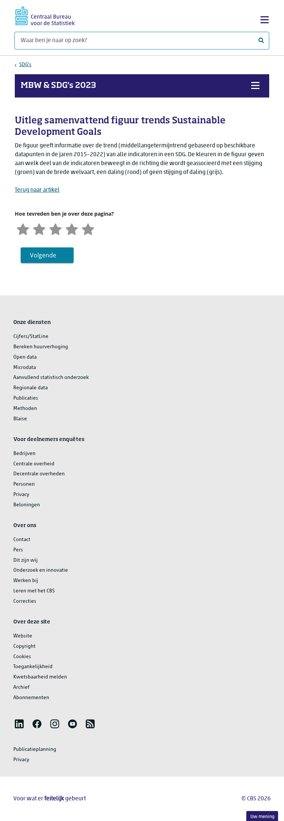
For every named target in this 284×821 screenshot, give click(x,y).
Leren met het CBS (34, 591)
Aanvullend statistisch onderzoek (51, 377)
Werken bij (25, 580)
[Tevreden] (72, 228)
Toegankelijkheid (33, 666)
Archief (21, 687)
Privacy (21, 494)
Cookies (22, 656)
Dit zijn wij (25, 560)
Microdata (24, 367)
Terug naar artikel (37, 190)
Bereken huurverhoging (40, 347)
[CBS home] (45, 15)
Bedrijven (24, 453)
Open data (25, 357)
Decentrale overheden (39, 474)
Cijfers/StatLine (30, 336)
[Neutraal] (55, 228)
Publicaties (25, 398)
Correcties (24, 601)
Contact (21, 539)
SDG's (25, 64)
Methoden (25, 408)
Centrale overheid (33, 464)
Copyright (24, 646)
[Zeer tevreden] (88, 228)
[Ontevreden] (39, 228)
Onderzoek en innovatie (40, 570)
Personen (24, 484)
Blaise (20, 419)
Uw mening (262, 816)
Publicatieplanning (34, 749)
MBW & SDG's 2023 (58, 86)
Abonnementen (31, 697)
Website (22, 636)
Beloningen (26, 505)
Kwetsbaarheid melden (40, 677)
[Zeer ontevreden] (23, 228)
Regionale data (30, 388)
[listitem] (19, 724)
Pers (18, 550)
